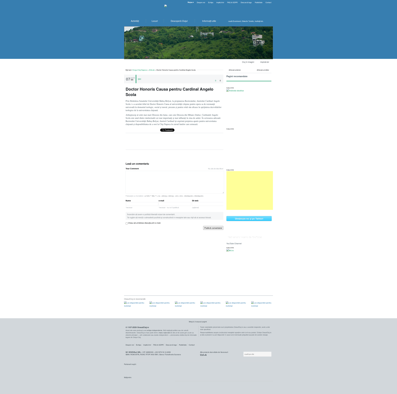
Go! (270, 21)
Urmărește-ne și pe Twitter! (249, 218)
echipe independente (154, 330)
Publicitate (258, 2)
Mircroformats (150, 383)
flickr (166, 383)
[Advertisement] (249, 190)
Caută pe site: (243, 354)
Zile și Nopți (139, 370)
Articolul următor (263, 70)
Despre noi (201, 2)
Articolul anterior (235, 70)
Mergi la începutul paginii (198, 322)
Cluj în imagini (248, 62)
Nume (129, 204)
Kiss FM (128, 370)
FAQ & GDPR (232, 2)
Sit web (195, 204)
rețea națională (164, 333)
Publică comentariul (213, 227)
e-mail (169, 204)
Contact (268, 2)
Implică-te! (220, 2)
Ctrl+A (203, 354)
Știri (139, 79)
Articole (152, 70)
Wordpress (132, 383)
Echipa (210, 2)
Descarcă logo (246, 2)
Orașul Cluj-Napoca (143, 9)
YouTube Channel (234, 243)
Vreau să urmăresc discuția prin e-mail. (144, 222)
